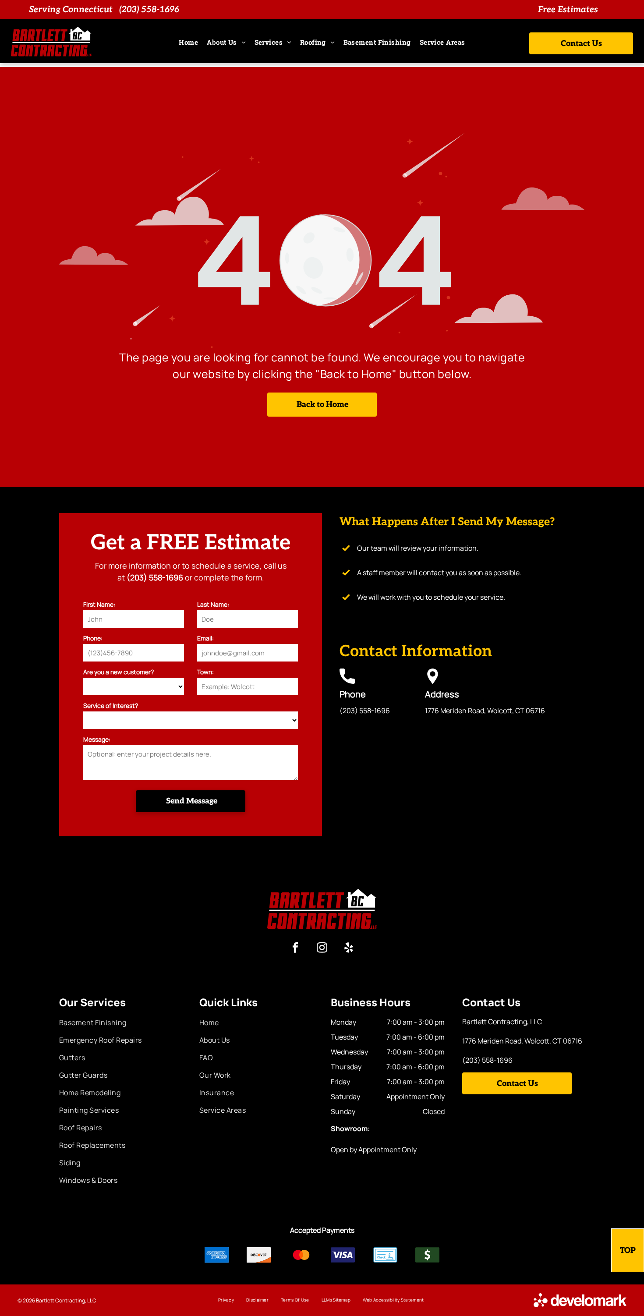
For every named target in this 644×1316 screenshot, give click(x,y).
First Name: (99, 604)
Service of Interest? (110, 705)
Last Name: (213, 604)
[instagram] (322, 948)
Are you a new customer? (118, 672)
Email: (205, 638)
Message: (96, 739)
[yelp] (349, 948)
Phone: (93, 638)
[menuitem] (188, 42)
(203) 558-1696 (149, 9)
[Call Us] (347, 681)
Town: (205, 672)
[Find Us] (432, 681)
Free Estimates (568, 9)
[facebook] (295, 948)
